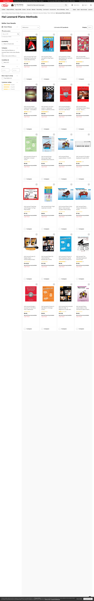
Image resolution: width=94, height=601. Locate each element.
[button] (17, 5)
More (67, 9)
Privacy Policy (37, 598)
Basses (33, 9)
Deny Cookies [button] (79, 598)
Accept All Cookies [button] (88, 598)
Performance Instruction (26, 13)
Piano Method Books (8, 50)
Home (3, 13)
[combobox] (31, 27)
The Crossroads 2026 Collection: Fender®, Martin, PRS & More (61, 1)
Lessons (90, 9)
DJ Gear (29, 9)
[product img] (30, 44)
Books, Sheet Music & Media (12, 13)
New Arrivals (84, 9)
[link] (31, 58)
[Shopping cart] (91, 5)
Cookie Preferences (55, 599)
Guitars (3, 9)
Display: (84, 27)
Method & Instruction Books (40, 13)
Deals (74, 9)
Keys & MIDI (18, 9)
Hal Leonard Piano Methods (63, 13)
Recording (39, 9)
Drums (24, 9)
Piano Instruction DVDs (9, 56)
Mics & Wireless (61, 9)
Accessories (53, 9)
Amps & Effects (10, 9)
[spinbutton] (5, 70)
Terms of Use (47, 599)
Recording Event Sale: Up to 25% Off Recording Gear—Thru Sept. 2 (29, 1)
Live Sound (46, 9)
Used (78, 9)
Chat (15, 5)
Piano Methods (51, 13)
